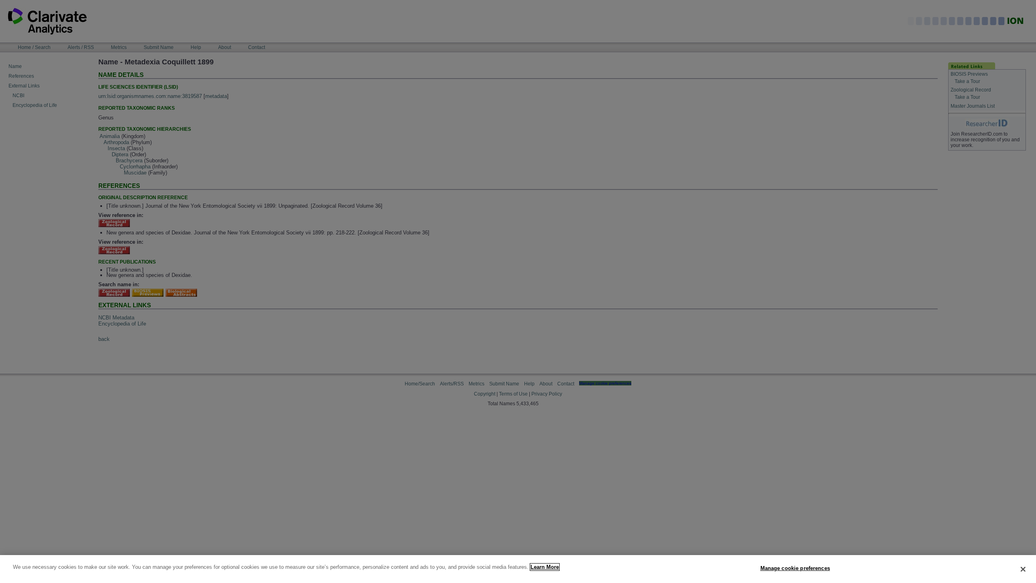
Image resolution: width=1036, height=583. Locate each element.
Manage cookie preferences (795, 568)
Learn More (545, 567)
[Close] (1023, 569)
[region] (518, 569)
